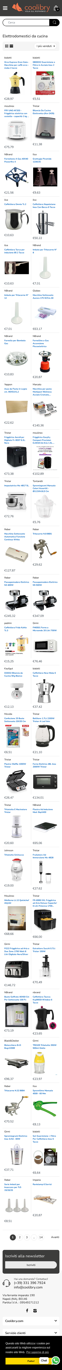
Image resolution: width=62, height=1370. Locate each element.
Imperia (37, 1180)
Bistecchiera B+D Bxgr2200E (12, 1046)
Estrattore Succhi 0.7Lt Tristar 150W (44, 950)
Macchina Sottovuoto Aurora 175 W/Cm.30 (43, 296)
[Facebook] (27, 1310)
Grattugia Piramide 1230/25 (42, 160)
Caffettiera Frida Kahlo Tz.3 (15, 629)
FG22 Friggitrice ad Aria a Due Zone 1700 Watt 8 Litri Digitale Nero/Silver (16, 951)
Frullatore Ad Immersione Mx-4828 (43, 856)
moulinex (9, 106)
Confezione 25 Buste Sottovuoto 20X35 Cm (15, 720)
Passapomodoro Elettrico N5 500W (45, 583)
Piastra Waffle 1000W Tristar (15, 765)
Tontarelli (38, 481)
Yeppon (8, 384)
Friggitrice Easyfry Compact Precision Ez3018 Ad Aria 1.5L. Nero (43, 440)
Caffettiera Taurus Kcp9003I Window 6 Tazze (42, 999)
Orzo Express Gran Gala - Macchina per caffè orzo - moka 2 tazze (16, 65)
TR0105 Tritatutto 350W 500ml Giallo (44, 1046)
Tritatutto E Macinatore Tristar (15, 811)
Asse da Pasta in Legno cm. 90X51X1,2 (15, 390)
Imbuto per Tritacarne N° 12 (16, 296)
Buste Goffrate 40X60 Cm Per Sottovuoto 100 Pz (16, 998)
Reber (7, 529)
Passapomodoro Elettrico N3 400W (16, 583)
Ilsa (35, 154)
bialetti (8, 57)
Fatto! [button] (31, 1361)
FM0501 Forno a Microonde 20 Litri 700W (45, 629)
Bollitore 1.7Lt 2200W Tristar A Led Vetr (43, 720)
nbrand (36, 992)
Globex (36, 290)
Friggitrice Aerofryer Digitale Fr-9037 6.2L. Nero (14, 440)
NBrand (8, 154)
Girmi (35, 623)
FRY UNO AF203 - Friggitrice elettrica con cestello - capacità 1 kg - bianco (16, 113)
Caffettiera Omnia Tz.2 (15, 204)
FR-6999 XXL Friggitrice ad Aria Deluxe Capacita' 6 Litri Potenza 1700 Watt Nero (45, 903)
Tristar (36, 106)
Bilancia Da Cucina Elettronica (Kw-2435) (43, 112)
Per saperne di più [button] (37, 1352)
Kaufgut (8, 668)
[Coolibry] (31, 8)
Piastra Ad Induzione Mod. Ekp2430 (43, 811)
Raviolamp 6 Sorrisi (42, 1184)
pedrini (8, 623)
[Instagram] (35, 1310)
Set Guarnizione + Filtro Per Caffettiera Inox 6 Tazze (44, 1139)
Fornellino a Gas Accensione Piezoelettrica (41, 343)
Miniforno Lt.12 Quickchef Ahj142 (16, 902)
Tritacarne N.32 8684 (14, 1090)
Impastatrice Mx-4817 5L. (16, 485)
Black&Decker (11, 1040)
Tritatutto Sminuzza (14, 854)
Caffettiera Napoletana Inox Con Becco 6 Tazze (44, 206)
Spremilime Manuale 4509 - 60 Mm (43, 1092)
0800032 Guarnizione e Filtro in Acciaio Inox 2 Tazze (44, 65)
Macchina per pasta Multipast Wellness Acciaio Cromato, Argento (42, 391)
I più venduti (44, 46)
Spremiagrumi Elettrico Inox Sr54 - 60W (15, 1137)
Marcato (37, 384)
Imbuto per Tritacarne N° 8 (45, 251)
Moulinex (9, 896)
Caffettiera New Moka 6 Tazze (44, 674)
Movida (8, 714)
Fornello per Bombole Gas (15, 342)
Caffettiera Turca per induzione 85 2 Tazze (14, 251)
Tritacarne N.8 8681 (42, 533)
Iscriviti (31, 1265)
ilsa (6, 199)
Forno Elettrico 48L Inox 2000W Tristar (44, 765)
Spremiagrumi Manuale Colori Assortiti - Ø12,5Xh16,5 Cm (44, 488)
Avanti (55, 1237)
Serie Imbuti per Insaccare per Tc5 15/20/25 (12, 1187)
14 (41, 1237)
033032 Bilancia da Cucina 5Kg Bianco (13, 674)
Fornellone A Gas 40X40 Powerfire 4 (16, 160)
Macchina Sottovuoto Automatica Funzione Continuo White (14, 536)
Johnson (8, 850)
